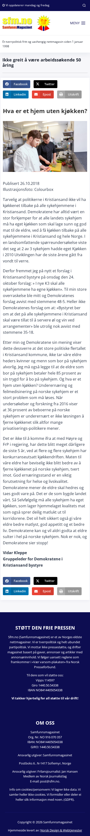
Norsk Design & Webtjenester (61, 830)
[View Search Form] (84, 5)
